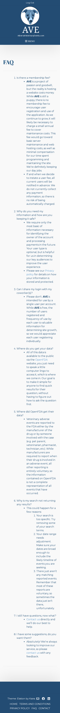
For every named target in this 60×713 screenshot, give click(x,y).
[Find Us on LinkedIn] (48, 699)
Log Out (30, 2)
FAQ (34, 708)
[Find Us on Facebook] (43, 699)
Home (14, 703)
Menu (31, 41)
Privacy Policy (20, 708)
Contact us (33, 619)
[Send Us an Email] (38, 699)
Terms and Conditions (34, 703)
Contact (44, 708)
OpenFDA (41, 359)
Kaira (32, 698)
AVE (30, 30)
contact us (33, 652)
